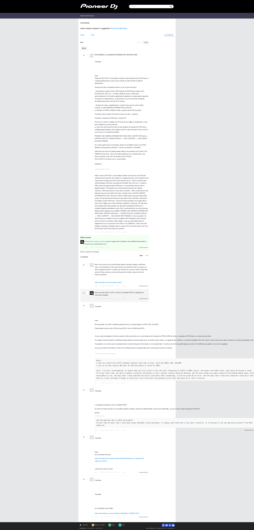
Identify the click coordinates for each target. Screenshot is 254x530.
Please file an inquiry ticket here (95, 241)
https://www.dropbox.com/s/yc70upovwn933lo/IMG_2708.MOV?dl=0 (117, 513)
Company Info (170, 528)
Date (141, 255)
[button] (88, 55)
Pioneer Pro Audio (100, 525)
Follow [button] (146, 42)
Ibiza (123, 525)
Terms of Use (99, 528)
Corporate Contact (161, 528)
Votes (147, 255)
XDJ (84, 48)
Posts (93, 35)
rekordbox (85, 525)
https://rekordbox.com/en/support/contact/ (108, 282)
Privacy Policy (90, 528)
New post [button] (170, 35)
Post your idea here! (119, 28)
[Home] (99, 6)
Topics (82, 35)
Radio (113, 525)
